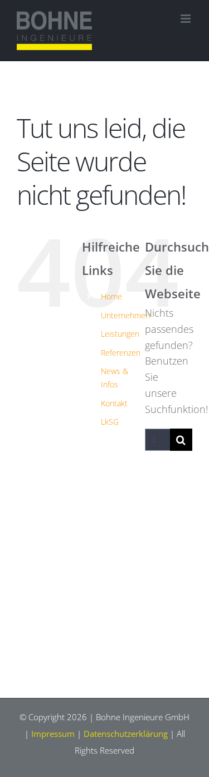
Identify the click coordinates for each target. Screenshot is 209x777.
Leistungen (120, 333)
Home (111, 296)
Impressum (53, 733)
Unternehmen (125, 315)
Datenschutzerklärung (126, 733)
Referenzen (120, 352)
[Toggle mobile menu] (186, 18)
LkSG (110, 421)
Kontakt (114, 403)
